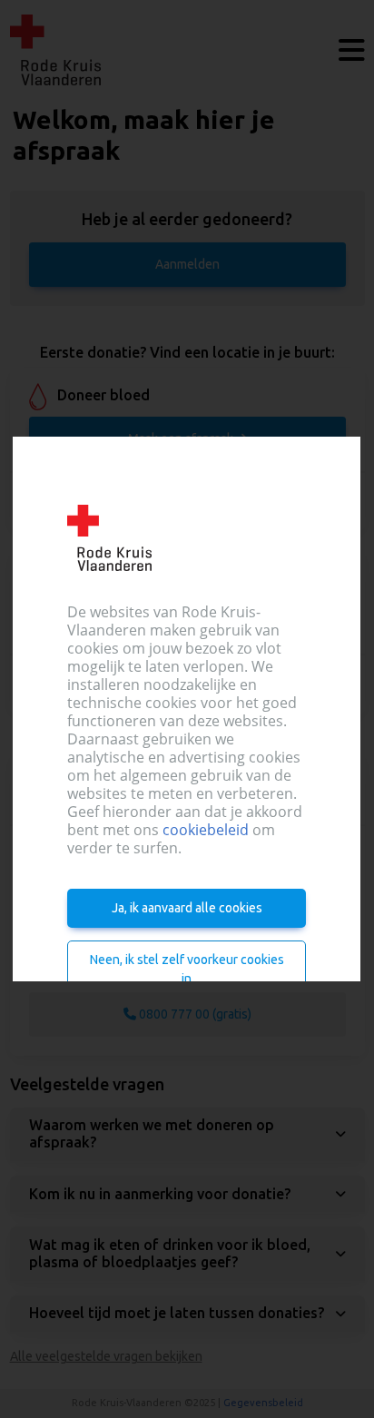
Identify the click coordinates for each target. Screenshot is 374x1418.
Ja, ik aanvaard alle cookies (187, 908)
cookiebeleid (205, 830)
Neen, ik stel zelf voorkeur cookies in (187, 969)
